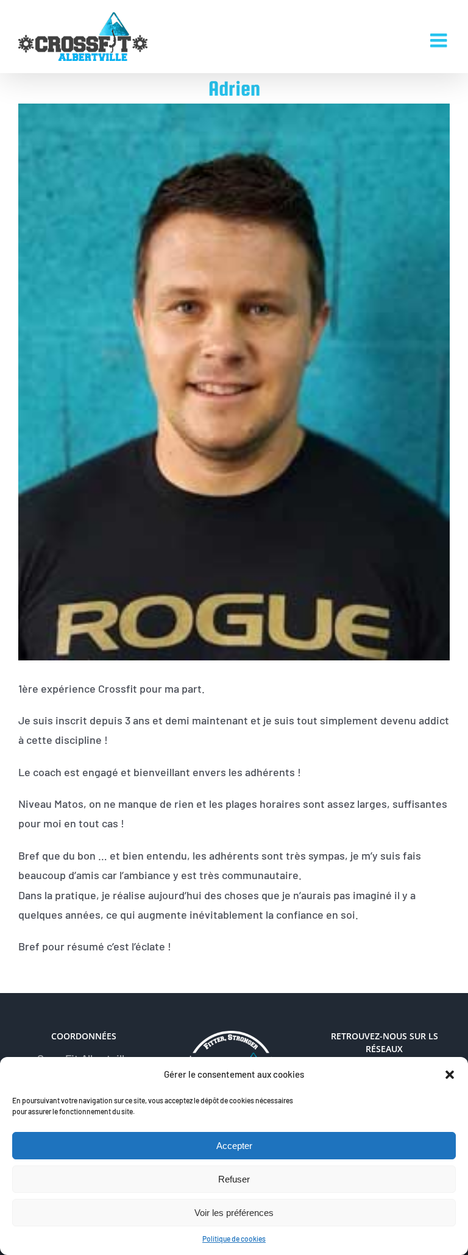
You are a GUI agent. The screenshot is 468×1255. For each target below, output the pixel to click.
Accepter (234, 1145)
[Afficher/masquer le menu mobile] (440, 40)
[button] (450, 1075)
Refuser (234, 1179)
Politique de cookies (234, 1238)
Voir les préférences (234, 1212)
